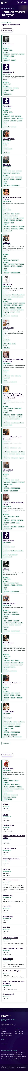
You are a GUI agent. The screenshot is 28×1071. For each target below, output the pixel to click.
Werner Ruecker (8, 328)
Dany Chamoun (8, 470)
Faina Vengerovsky (9, 139)
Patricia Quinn (7, 106)
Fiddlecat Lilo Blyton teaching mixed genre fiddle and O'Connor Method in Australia (13, 396)
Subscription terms (19, 1033)
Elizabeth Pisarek (8, 72)
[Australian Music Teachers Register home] (5, 3)
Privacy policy (4, 1044)
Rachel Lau (6, 869)
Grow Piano (6, 927)
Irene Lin (6, 569)
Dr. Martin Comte (8, 44)
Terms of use (4, 1041)
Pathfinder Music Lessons (11, 880)
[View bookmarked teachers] (18, 2)
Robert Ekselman (8, 643)
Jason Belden (7, 906)
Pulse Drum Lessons (9, 848)
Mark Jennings (7, 284)
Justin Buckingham (9, 603)
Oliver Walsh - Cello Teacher (12, 683)
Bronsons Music (8, 959)
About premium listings (6, 1033)
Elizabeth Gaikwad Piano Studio (13, 948)
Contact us (3, 1031)
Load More (6, 743)
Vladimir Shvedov (8, 825)
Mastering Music (8, 768)
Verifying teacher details (6, 1035)
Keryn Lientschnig (8, 994)
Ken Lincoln (7, 165)
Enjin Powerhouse (11, 1068)
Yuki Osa (5, 815)
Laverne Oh (6, 243)
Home (2, 1010)
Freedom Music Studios (10, 938)
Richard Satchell (8, 540)
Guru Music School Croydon (11, 971)
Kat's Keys (6, 804)
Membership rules (19, 1031)
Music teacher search (9, 1010)
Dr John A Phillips (8, 711)
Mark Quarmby (7, 895)
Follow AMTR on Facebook (8, 1024)
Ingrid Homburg (8, 916)
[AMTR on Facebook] (21, 2)
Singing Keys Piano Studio (11, 859)
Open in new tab (6, 46)
